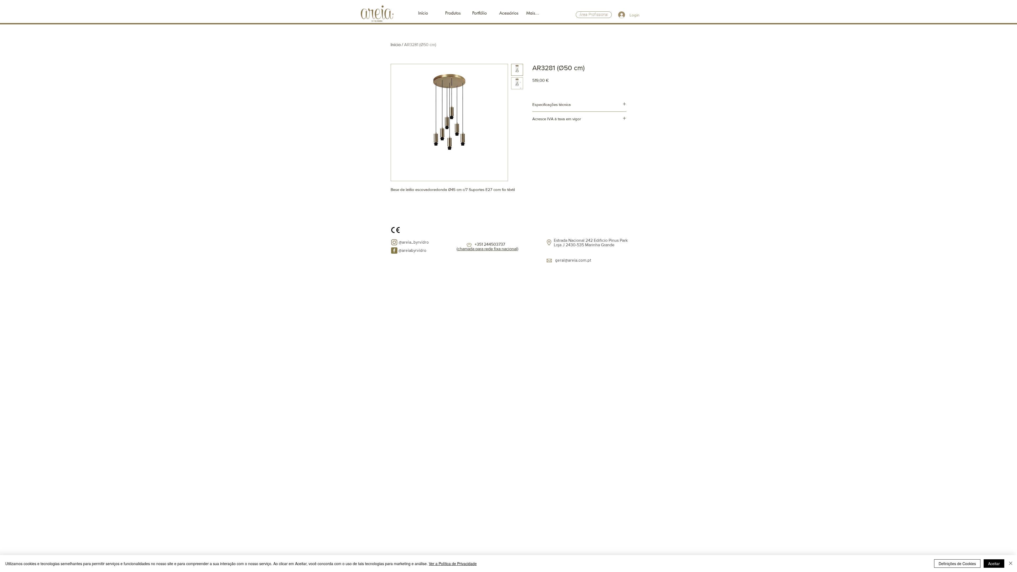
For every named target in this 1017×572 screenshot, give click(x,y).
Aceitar (994, 563)
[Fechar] (1010, 563)
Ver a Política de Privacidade (453, 563)
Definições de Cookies (957, 563)
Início (396, 44)
